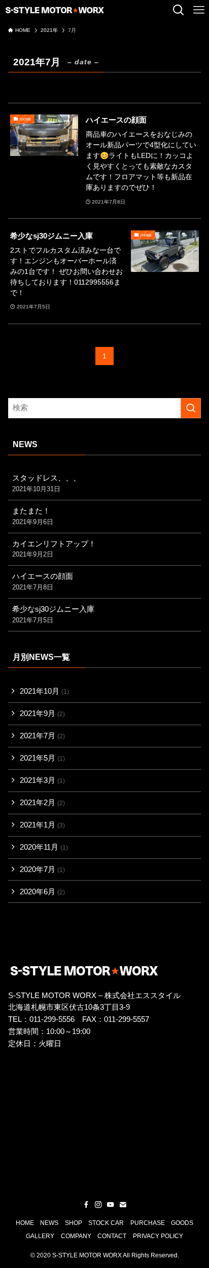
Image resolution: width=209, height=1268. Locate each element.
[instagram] (98, 1204)
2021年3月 (42, 780)
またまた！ (32, 516)
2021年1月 (42, 825)
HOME (25, 1222)
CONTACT (111, 1236)
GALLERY (40, 1236)
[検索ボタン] (178, 10)
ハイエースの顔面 (42, 581)
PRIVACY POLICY (158, 1236)
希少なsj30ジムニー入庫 (53, 614)
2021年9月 (42, 713)
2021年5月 (42, 758)
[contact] (122, 1204)
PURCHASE (147, 1222)
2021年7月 (42, 736)
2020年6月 (42, 892)
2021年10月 (44, 691)
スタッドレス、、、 (46, 483)
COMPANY (76, 1236)
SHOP (73, 1222)
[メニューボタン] (199, 10)
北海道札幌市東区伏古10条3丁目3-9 (69, 1007)
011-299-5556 (52, 1019)
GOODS (182, 1222)
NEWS (49, 1222)
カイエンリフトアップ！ (54, 549)
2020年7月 (42, 869)
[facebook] (86, 1204)
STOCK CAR (106, 1222)
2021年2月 (42, 803)
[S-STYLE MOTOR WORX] (55, 10)
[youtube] (110, 1204)
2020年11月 (44, 847)
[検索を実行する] (191, 408)
